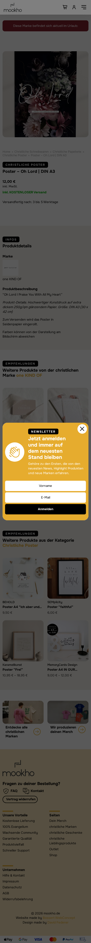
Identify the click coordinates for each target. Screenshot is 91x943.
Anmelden (45, 509)
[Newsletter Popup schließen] (82, 429)
